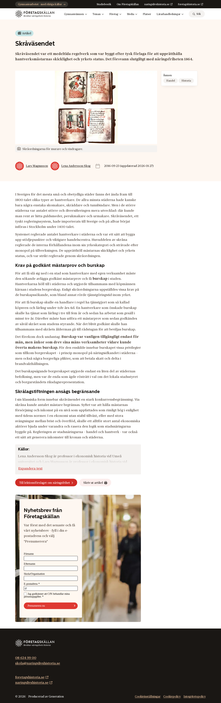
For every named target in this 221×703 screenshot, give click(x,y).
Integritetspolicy (195, 696)
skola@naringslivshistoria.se (37, 663)
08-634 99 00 (25, 658)
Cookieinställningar (148, 696)
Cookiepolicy (172, 696)
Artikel (26, 33)
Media (130, 14)
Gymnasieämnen (74, 14)
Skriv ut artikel (93, 482)
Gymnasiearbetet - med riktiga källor (40, 4)
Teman (97, 14)
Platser (147, 14)
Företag (113, 14)
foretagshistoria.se (189, 4)
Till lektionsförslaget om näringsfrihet (44, 482)
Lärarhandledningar (168, 14)
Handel (170, 80)
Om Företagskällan (128, 4)
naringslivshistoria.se (156, 4)
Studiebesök (104, 4)
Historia (186, 80)
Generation (56, 696)
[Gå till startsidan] (34, 14)
